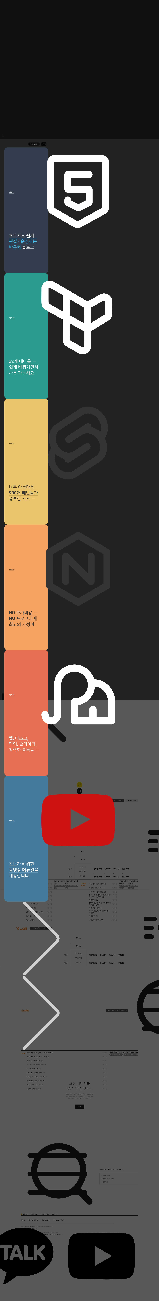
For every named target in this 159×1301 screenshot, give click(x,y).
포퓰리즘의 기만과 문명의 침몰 (97, 884)
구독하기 (25, 1214)
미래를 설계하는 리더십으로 (96, 888)
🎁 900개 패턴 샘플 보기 (18, 514)
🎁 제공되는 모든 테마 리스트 (19, 388)
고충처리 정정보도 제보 (107, 1178)
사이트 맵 (55, 1214)
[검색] (131, 235)
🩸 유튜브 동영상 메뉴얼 (18, 891)
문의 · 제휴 (34, 1214)
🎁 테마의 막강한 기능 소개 (18, 765)
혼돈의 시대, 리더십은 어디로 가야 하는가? (38, 1056)
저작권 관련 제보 (105, 1175)
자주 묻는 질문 (44, 1214)
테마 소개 (14, 263)
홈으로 (79, 1106)
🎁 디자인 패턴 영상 (25, 263)
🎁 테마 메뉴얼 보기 (17, 640)
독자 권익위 (104, 1182)
